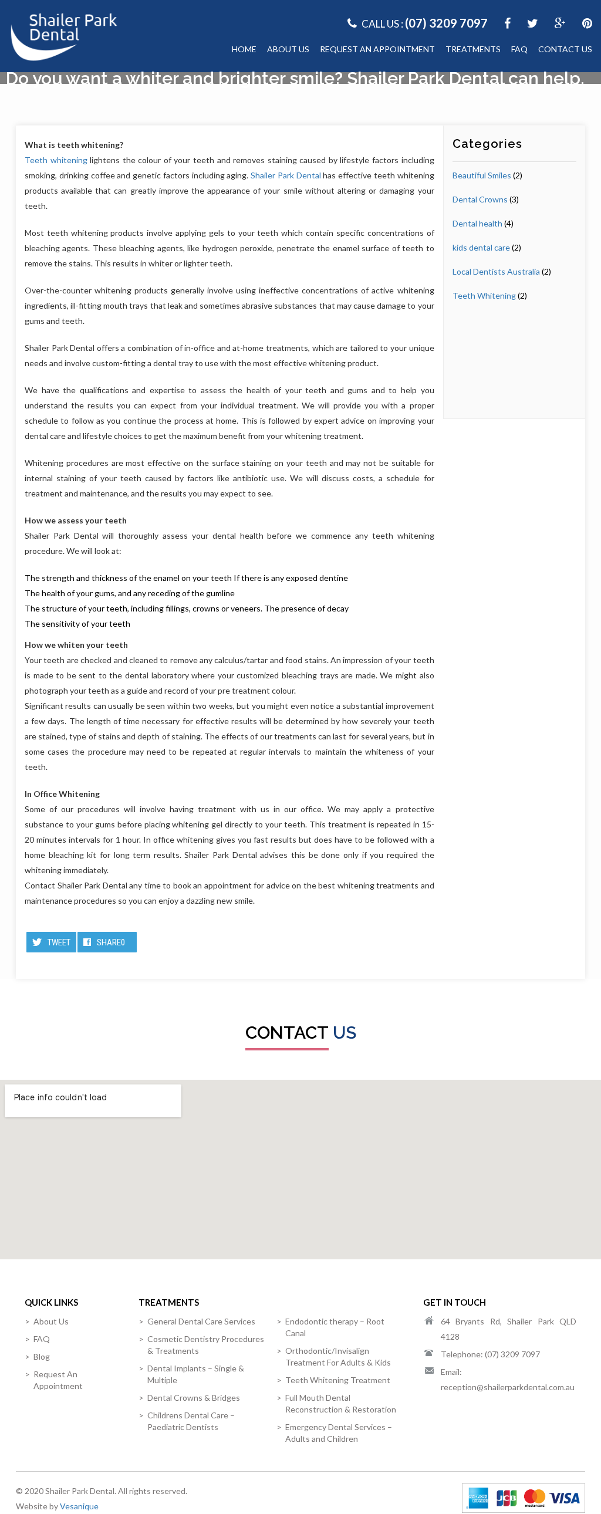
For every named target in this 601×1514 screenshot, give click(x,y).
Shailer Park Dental (286, 175)
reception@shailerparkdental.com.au (508, 1387)
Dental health (477, 223)
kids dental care (481, 247)
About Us (288, 49)
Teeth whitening (56, 160)
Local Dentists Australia (496, 271)
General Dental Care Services (201, 1321)
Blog (41, 1356)
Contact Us (565, 49)
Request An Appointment (377, 49)
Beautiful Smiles (482, 175)
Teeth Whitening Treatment (337, 1380)
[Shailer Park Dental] (64, 35)
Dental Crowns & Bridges (193, 1398)
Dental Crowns (480, 199)
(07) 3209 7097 (446, 23)
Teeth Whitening (484, 295)
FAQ (519, 49)
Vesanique (79, 1506)
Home (244, 49)
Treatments (473, 49)
